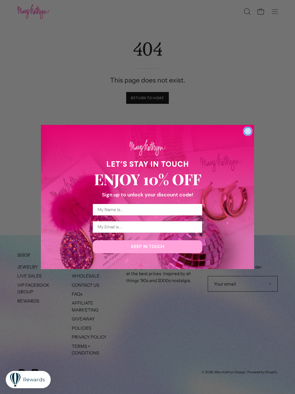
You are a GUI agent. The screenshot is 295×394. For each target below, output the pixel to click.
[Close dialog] (248, 131)
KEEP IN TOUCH (147, 246)
